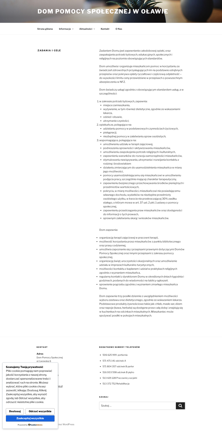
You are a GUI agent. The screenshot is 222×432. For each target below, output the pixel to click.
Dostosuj (15, 411)
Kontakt (105, 28)
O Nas (119, 28)
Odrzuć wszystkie (40, 411)
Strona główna (45, 28)
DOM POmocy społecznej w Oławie (103, 11)
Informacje (65, 28)
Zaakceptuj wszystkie (30, 418)
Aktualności (85, 28)
